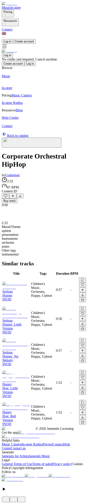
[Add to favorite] (5, 195)
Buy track (9, 200)
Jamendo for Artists (15, 456)
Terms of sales (42, 464)
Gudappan (12, 175)
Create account (24, 41)
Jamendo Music (39, 456)
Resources (10, 20)
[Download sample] (20, 195)
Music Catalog (12, 444)
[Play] (31, 143)
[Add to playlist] (13, 195)
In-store (15, 7)
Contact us (18, 448)
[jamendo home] (9, 3)
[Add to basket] (82, 299)
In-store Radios (32, 444)
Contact (7, 29)
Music (6, 7)
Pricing (7, 12)
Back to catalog (17, 135)
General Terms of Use (17, 464)
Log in (7, 41)
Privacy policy (62, 464)
